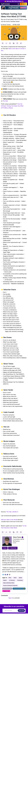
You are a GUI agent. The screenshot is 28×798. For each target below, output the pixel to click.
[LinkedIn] (3, 575)
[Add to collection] (13, 43)
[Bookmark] (10, 43)
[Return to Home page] (5, 4)
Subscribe (21, 610)
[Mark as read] (6, 43)
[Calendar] (9, 575)
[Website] (5, 575)
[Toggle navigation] (18, 3)
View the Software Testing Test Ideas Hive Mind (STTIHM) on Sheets (12, 106)
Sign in (10, 598)
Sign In (24, 4)
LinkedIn (14, 512)
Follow (5, 548)
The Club (5, 101)
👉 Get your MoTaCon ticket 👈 (14, 1)
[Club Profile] (7, 575)
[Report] (17, 43)
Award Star (13, 548)
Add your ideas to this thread (9, 519)
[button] (21, 43)
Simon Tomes (7, 24)
